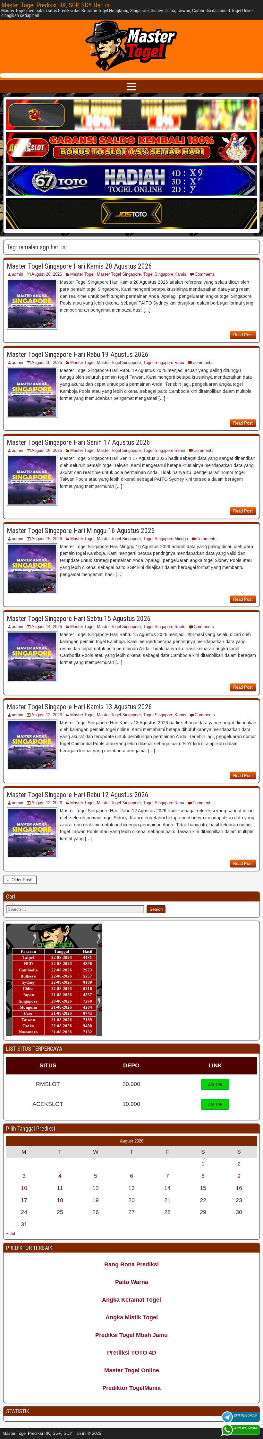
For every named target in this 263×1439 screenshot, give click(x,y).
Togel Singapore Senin (164, 450)
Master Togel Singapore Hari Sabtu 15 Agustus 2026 (79, 619)
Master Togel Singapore (119, 274)
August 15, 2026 (46, 538)
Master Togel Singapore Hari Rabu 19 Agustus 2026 (77, 354)
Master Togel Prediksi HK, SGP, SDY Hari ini (56, 5)
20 (131, 1200)
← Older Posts (20, 879)
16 (239, 1188)
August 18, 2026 (46, 362)
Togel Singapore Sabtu (164, 626)
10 (24, 1188)
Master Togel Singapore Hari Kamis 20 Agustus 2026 (79, 266)
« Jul (10, 1233)
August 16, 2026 (46, 450)
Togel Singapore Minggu (165, 538)
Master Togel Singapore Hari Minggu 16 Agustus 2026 (81, 531)
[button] (215, 1084)
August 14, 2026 (46, 626)
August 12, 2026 (46, 714)
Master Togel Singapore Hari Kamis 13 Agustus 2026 (79, 707)
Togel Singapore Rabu (163, 362)
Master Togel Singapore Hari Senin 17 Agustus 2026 (78, 442)
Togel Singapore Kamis (164, 274)
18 (60, 1200)
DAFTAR (215, 1084)
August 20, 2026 (46, 274)
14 (167, 1188)
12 (95, 1188)
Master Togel (82, 274)
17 (24, 1200)
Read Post (243, 334)
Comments (205, 274)
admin (17, 274)
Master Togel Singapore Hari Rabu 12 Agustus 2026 (77, 795)
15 (203, 1188)
